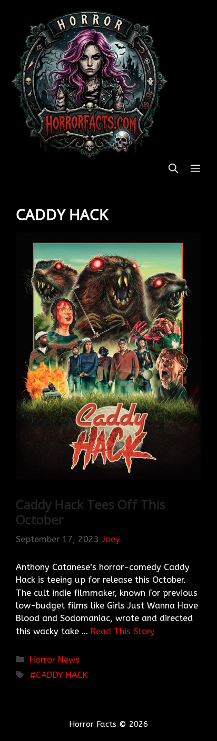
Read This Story (123, 631)
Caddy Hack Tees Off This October (90, 511)
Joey (111, 539)
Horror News (54, 660)
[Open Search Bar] (173, 169)
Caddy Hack (61, 675)
